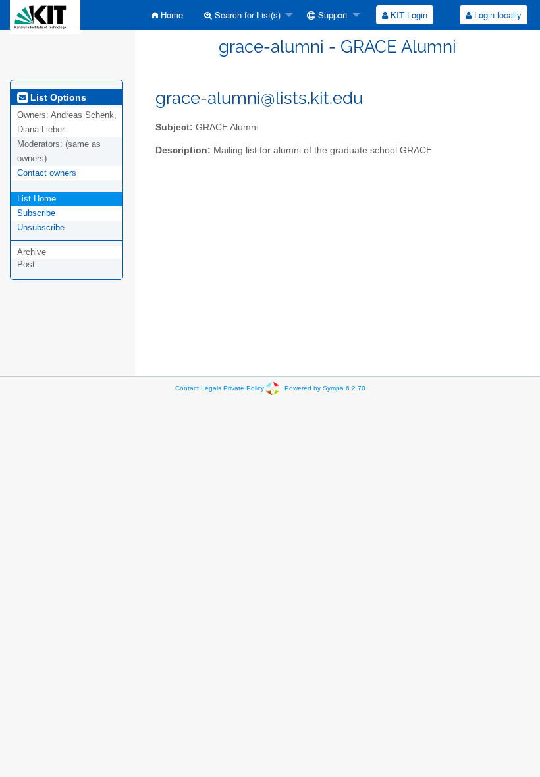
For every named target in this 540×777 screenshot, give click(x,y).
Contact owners (46, 173)
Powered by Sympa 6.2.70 (324, 388)
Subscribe (36, 213)
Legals (211, 388)
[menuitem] (168, 15)
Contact (187, 388)
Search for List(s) (246, 15)
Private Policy (243, 388)
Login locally (497, 15)
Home (170, 15)
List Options (57, 97)
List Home (36, 198)
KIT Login (407, 15)
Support (331, 15)
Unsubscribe (41, 227)
